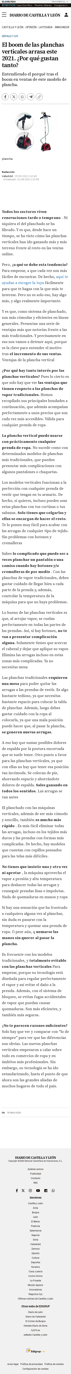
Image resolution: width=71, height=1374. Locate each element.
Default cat (10, 36)
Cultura (35, 1258)
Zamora (35, 1248)
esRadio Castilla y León (35, 1335)
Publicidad (35, 1173)
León (35, 1217)
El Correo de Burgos (36, 1321)
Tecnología (14, 1112)
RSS (35, 1182)
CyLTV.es (35, 1330)
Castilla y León (12, 27)
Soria (35, 1239)
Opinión (31, 27)
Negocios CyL (36, 1294)
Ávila (35, 1208)
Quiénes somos (35, 1169)
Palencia (35, 1226)
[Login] (66, 15)
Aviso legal (13, 1364)
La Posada (45, 27)
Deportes (35, 1262)
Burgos (35, 1212)
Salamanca (35, 1230)
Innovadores (35, 1289)
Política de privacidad (31, 1364)
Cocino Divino (35, 1276)
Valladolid (35, 1244)
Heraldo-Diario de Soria (35, 1325)
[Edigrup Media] (35, 1350)
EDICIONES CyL (58, 2)
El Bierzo (35, 1221)
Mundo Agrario (35, 1285)
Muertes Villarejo (43, 5)
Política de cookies (54, 1364)
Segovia (35, 1235)
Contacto (35, 1178)
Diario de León (35, 1312)
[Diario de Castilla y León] (35, 15)
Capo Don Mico (24, 5)
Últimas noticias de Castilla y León (35, 1298)
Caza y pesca (35, 1271)
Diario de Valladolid (36, 1316)
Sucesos (35, 1267)
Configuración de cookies (35, 1369)
